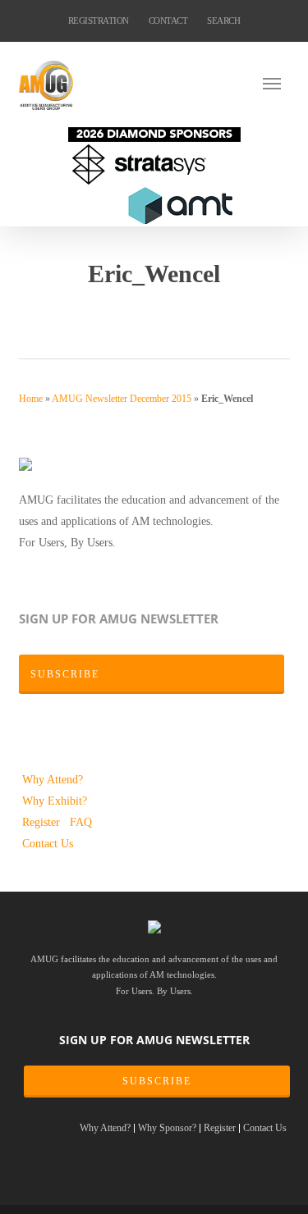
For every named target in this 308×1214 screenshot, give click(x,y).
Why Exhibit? (54, 800)
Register (42, 821)
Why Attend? (52, 779)
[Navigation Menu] (276, 83)
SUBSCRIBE (156, 1081)
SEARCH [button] (223, 20)
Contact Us (47, 843)
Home (31, 398)
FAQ (81, 821)
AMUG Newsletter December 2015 (121, 398)
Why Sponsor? (167, 1128)
